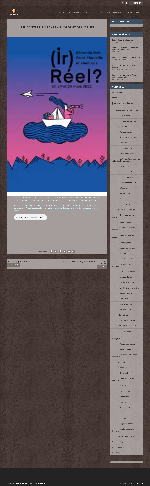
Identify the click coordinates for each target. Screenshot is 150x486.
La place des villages (127, 172)
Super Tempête (126, 222)
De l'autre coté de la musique (123, 379)
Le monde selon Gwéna (128, 272)
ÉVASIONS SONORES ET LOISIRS (123, 229)
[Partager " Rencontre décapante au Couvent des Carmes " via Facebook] (51, 251)
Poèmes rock (125, 397)
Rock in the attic (126, 407)
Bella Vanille (124, 143)
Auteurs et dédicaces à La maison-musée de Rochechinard (125, 49)
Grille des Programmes (121, 442)
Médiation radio (126, 293)
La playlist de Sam (127, 391)
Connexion (114, 462)
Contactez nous (133, 13)
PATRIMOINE (122, 418)
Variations (124, 413)
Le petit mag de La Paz (128, 183)
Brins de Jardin (125, 243)
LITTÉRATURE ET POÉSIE (127, 326)
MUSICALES (122, 362)
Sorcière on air (125, 309)
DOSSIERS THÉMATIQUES (127, 210)
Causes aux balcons (127, 248)
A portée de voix (127, 42)
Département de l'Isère (128, 148)
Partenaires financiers (111, 13)
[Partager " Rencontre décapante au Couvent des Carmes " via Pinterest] (60, 251)
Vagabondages (125, 349)
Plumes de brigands (127, 344)
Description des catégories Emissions (122, 104)
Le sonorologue (126, 277)
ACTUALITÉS (122, 126)
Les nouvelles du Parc (128, 121)
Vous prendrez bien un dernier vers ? (124, 356)
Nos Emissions (75, 13)
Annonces (116, 97)
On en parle (124, 199)
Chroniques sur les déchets (123, 216)
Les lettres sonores (127, 282)
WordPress (42, 483)
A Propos (90, 13)
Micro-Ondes (125, 193)
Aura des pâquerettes (128, 137)
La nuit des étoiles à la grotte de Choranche (124, 66)
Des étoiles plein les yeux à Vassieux (126, 57)
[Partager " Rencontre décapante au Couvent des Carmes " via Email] (69, 251)
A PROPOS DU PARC (125, 116)
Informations (123, 315)
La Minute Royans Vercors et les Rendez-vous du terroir (126, 160)
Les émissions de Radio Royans (127, 110)
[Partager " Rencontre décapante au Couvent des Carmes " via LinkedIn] (64, 251)
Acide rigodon (125, 368)
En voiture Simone (127, 154)
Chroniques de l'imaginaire (121, 337)
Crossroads (124, 373)
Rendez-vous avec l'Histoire (123, 430)
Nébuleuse (124, 299)
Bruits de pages (126, 331)
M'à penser (124, 188)
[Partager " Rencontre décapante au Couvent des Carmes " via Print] (73, 251)
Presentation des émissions (128, 436)
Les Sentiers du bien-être (129, 288)
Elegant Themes (21, 483)
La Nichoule (124, 166)
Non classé (116, 453)
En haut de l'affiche (127, 386)
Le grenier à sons (126, 424)
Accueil (62, 13)
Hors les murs (125, 253)
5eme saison (117, 92)
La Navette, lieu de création (123, 265)
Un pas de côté (125, 204)
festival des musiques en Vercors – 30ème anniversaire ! (125, 76)
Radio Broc (124, 402)
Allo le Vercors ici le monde (123, 236)
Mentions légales (126, 483)
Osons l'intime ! (126, 304)
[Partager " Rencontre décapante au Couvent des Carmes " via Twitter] (56, 251)
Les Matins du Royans (128, 320)
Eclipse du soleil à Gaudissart (123, 40)
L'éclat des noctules (127, 259)
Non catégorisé (118, 447)
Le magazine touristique (129, 177)
